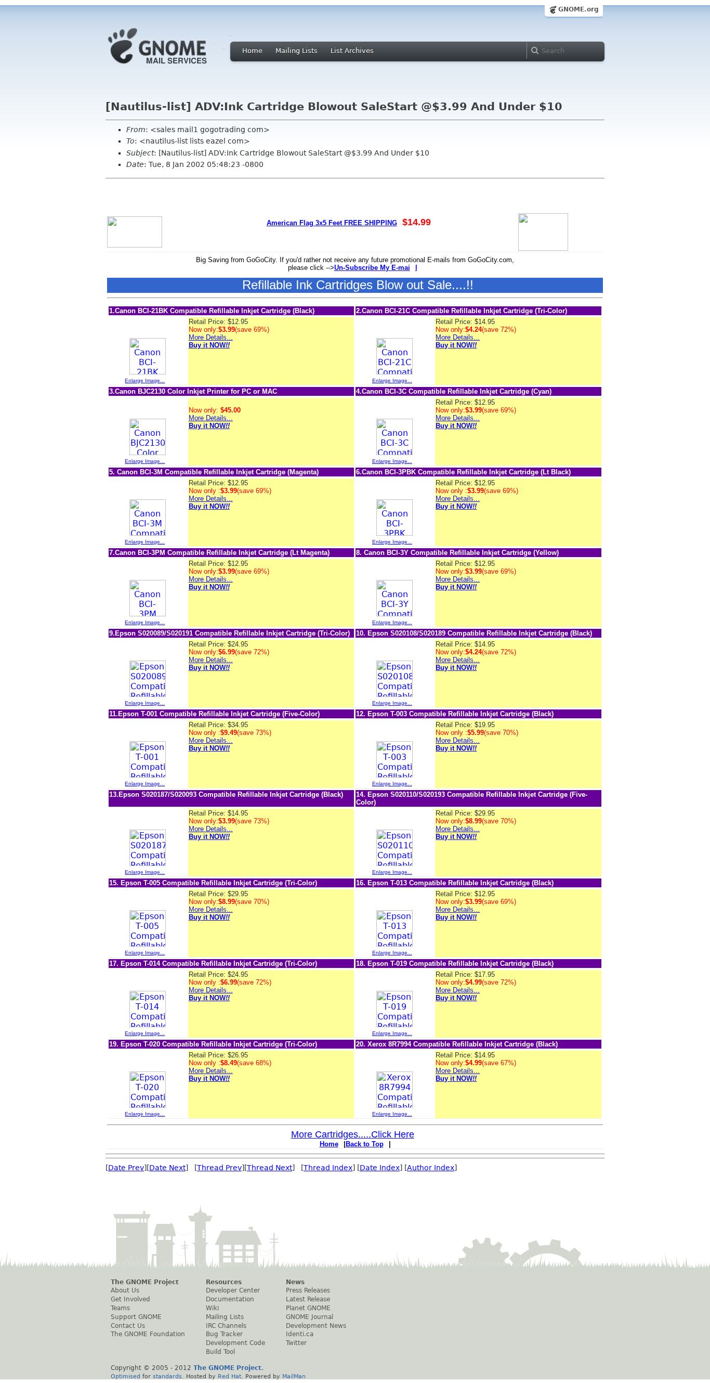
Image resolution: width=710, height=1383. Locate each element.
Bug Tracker (224, 1334)
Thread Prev (219, 1168)
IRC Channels (226, 1325)
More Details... (211, 337)
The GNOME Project (145, 1282)
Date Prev (126, 1168)
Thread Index (328, 1168)
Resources (224, 1282)
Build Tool (220, 1351)
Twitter (296, 1343)
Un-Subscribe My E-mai (372, 268)
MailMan (294, 1376)
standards (167, 1376)
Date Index (380, 1168)
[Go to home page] (173, 66)
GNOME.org (578, 9)
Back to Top (365, 1144)
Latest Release (308, 1299)
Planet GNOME (308, 1308)
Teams (120, 1308)
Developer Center (233, 1290)
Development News (316, 1325)
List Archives (352, 51)
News (295, 1282)
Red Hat (229, 1376)
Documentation (230, 1299)
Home (252, 51)
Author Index (430, 1168)
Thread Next (269, 1168)
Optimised (125, 1376)
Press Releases (308, 1290)
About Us (125, 1290)
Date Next (167, 1168)
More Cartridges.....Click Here (352, 1134)
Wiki (212, 1308)
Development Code (235, 1343)
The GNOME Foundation (148, 1334)
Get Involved (130, 1299)
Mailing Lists (296, 51)
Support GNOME (136, 1317)
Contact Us (128, 1325)
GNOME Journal (309, 1317)
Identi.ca (299, 1334)
